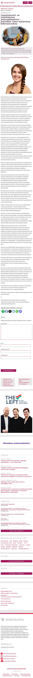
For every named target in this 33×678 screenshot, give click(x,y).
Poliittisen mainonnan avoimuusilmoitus (11, 597)
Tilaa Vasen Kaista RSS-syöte (16, 561)
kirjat (20, 541)
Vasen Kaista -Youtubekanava (16, 573)
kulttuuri (25, 541)
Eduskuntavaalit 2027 (6, 591)
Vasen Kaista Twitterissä (9, 658)
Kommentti (4, 323)
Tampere (10, 9)
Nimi (2, 343)
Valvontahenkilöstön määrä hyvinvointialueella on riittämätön (24, 381)
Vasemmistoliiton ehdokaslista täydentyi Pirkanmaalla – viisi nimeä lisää (13, 461)
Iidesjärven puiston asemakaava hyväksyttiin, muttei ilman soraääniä (15, 468)
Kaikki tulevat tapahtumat (16, 531)
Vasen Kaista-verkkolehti (7, 603)
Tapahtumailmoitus (7, 675)
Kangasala (15, 541)
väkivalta (20, 546)
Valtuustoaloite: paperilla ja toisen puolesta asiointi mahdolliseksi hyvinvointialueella (8, 382)
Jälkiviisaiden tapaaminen (8, 504)
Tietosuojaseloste (5, 599)
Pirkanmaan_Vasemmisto (11, 544)
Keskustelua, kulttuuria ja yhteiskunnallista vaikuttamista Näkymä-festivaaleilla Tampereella (16, 475)
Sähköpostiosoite (5, 349)
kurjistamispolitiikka (6, 542)
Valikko (25, 2)
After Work (4, 518)
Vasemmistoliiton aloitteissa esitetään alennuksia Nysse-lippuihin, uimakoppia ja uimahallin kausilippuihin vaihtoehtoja (16, 490)
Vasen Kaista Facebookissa (9, 653)
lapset (14, 542)
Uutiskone (17, 675)
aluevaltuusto (17, 57)
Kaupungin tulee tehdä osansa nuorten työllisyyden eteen (13, 482)
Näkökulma (4, 9)
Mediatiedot (4, 595)
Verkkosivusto (4, 355)
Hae (31, 2)
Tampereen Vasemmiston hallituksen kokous (12, 514)
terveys (3, 546)
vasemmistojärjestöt (23, 548)
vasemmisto (14, 548)
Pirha (22, 57)
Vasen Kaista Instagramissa (9, 656)
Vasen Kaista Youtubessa (9, 661)
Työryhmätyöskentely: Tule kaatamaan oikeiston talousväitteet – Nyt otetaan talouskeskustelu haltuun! (15, 509)
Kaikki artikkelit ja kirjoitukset (9, 593)
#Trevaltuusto (10, 57)
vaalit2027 (14, 546)
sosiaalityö (22, 544)
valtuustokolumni (5, 59)
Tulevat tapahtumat (6, 601)
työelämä (8, 546)
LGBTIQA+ (20, 542)
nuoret (25, 542)
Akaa (10, 541)
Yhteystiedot (4, 605)
